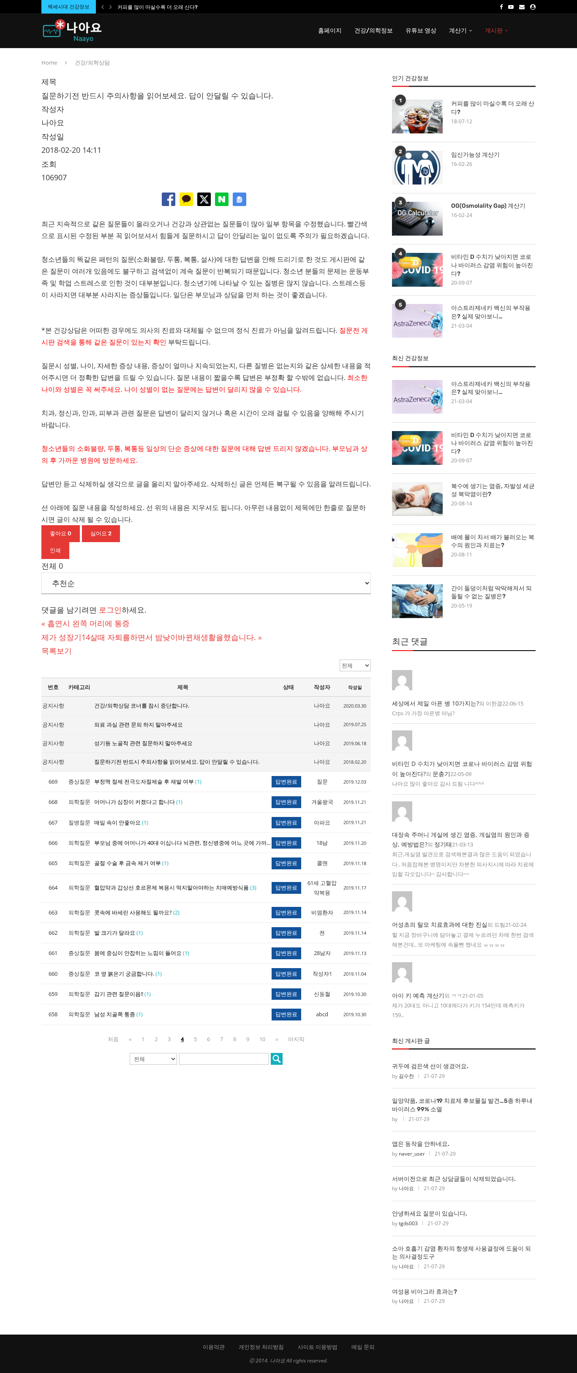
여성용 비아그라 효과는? (424, 1291)
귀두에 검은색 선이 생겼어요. (430, 1066)
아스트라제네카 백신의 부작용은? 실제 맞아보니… (491, 312)
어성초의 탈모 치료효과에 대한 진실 (439, 924)
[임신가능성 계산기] (417, 168)
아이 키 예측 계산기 (418, 995)
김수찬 (406, 1076)
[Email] (522, 7)
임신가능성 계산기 (475, 154)
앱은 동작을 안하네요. (420, 1144)
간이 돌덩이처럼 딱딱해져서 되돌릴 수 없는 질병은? (491, 592)
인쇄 (55, 550)
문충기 (441, 774)
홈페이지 (330, 30)
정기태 (443, 844)
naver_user (412, 1153)
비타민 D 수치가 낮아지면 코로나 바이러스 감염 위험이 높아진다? (492, 265)
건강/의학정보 (373, 30)
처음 (113, 1039)
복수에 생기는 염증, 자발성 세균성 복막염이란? (493, 490)
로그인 (110, 610)
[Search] (531, 31)
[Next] (110, 7)
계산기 (458, 30)
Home (49, 62)
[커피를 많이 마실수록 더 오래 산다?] (417, 116)
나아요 (406, 1188)
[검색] (277, 1059)
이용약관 (214, 1347)
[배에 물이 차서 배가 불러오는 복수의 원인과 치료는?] (417, 550)
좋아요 (60, 533)
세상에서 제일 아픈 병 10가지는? (435, 703)
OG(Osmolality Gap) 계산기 (488, 205)
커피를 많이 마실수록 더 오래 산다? (157, 7)
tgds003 (408, 1223)
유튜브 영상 (421, 30)
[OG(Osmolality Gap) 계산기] (417, 219)
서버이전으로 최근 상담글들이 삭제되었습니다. (454, 1179)
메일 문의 (363, 1347)
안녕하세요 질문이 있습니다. (429, 1213)
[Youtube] (511, 7)
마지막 (296, 1039)
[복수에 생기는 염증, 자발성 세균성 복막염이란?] (417, 499)
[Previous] (102, 7)
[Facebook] (501, 7)
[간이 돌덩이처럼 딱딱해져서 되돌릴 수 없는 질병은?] (417, 601)
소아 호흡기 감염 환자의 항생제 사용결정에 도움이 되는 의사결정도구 (461, 1253)
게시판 (494, 30)
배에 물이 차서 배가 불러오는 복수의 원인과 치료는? (492, 541)
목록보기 (56, 651)
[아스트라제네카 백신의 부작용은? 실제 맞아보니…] (417, 321)
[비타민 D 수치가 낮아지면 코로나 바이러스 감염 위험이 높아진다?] (417, 270)
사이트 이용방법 (317, 1347)
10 (262, 1039)
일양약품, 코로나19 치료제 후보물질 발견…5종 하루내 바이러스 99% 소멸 (462, 1105)
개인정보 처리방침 (261, 1347)
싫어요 (101, 533)
